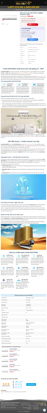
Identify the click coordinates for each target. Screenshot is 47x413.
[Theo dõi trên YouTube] (45, 405)
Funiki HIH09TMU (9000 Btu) (29, 136)
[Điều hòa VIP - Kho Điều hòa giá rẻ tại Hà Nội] (23, 3)
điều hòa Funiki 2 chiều (41, 76)
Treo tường (28, 9)
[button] (2, 2)
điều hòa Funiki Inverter (29, 144)
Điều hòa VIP (18, 9)
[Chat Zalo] (44, 410)
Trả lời (2, 393)
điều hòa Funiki (38, 150)
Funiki (24, 9)
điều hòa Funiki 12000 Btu (23, 73)
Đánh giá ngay (31, 384)
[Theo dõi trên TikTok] (42, 405)
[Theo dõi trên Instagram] (41, 405)
